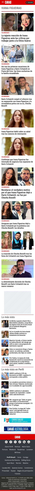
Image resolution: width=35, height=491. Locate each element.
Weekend (12, 450)
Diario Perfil (9, 447)
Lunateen (29, 450)
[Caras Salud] (17, 422)
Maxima (25, 463)
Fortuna (5, 450)
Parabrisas (21, 450)
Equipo (13, 471)
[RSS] (24, 442)
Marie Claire (26, 447)
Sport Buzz (10, 463)
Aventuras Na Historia (12, 460)
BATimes (17, 452)
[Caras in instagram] (6, 442)
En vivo (30, 2)
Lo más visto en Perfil (12, 369)
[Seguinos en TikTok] (19, 442)
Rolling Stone (25, 460)
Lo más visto (8, 317)
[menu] (2, 2)
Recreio (18, 463)
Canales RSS (6, 468)
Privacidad (5, 471)
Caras (19, 457)
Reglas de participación (25, 471)
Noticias (17, 447)
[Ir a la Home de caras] (8, 3)
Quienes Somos (17, 468)
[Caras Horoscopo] (17, 431)
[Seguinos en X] (15, 442)
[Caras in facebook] (10, 442)
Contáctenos (28, 468)
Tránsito (17, 474)
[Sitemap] (28, 442)
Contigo (25, 457)
